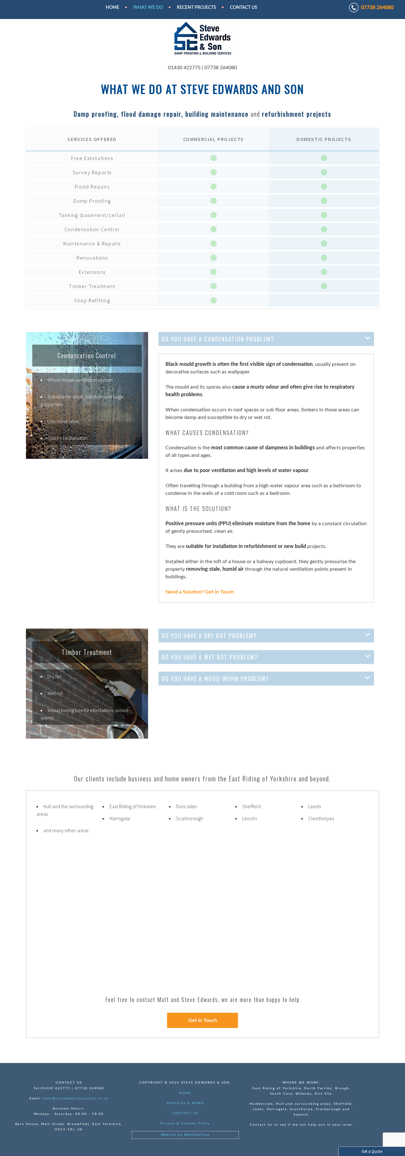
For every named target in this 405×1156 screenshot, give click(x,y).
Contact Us (243, 7)
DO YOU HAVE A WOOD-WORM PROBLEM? (215, 678)
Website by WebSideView (185, 1134)
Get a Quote (372, 1151)
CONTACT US (185, 1113)
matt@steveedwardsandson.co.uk (76, 1098)
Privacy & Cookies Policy (185, 1123)
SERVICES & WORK (185, 1103)
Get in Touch (202, 1020)
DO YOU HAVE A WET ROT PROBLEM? (210, 657)
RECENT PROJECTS (196, 7)
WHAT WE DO (148, 7)
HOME (112, 7)
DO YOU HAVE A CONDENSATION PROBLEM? (218, 339)
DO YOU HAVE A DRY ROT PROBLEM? (209, 635)
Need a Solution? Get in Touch (199, 591)
